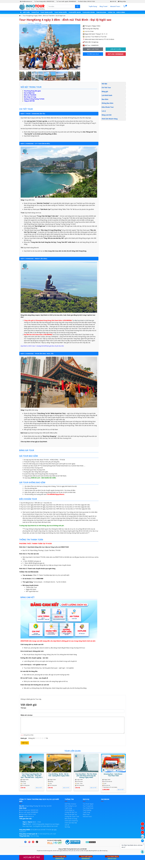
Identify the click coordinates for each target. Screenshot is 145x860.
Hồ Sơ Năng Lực (69, 810)
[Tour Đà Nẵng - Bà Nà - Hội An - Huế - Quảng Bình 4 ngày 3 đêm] (59, 763)
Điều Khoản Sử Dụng (71, 818)
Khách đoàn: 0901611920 (87, 1)
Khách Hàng (120, 12)
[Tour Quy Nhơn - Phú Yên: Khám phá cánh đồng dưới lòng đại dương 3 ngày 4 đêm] (86, 763)
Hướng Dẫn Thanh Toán (72, 816)
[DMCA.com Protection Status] (91, 842)
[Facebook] (25, 842)
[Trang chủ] (21, 12)
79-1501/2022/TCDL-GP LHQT (37, 834)
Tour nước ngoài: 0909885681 (67, 1)
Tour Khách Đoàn (88, 12)
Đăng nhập (122, 1)
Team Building (101, 12)
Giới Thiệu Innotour (70, 804)
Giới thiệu (26, 12)
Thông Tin (111, 12)
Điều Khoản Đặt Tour (71, 814)
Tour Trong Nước (60, 12)
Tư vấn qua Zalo (93, 54)
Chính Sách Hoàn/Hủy (71, 821)
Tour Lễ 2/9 (35, 12)
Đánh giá (24, 738)
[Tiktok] (37, 842)
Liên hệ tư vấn (115, 49)
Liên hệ (113, 1)
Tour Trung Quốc (46, 12)
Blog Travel (103, 6)
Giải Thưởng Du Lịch (71, 806)
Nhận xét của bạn (26, 715)
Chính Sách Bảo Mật (71, 823)
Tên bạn (23, 708)
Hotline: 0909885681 (116, 54)
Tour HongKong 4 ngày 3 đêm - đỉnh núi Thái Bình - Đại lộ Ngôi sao (44, 16)
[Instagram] (29, 842)
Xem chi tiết (39, 787)
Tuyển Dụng (93, 6)
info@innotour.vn (26, 1)
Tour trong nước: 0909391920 (45, 1)
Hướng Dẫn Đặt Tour (71, 812)
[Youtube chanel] (33, 842)
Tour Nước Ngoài (74, 12)
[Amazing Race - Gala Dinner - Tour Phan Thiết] (113, 763)
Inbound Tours (115, 6)
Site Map (67, 827)
